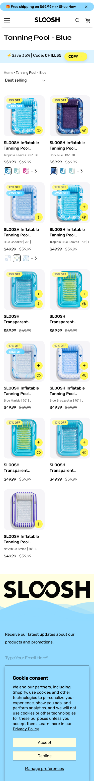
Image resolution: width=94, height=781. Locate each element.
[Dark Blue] (54, 171)
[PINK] (26, 171)
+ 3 (34, 171)
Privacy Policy (26, 729)
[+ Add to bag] (84, 207)
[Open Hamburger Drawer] (7, 20)
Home (8, 73)
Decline (45, 755)
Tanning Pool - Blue (31, 73)
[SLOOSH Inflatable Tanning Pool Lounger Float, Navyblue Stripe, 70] (24, 509)
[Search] (77, 20)
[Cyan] (17, 171)
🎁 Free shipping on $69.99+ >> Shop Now (41, 7)
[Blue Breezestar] (17, 258)
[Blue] (8, 171)
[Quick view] (39, 130)
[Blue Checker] (8, 258)
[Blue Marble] (26, 258)
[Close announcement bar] (86, 7)
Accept (44, 742)
